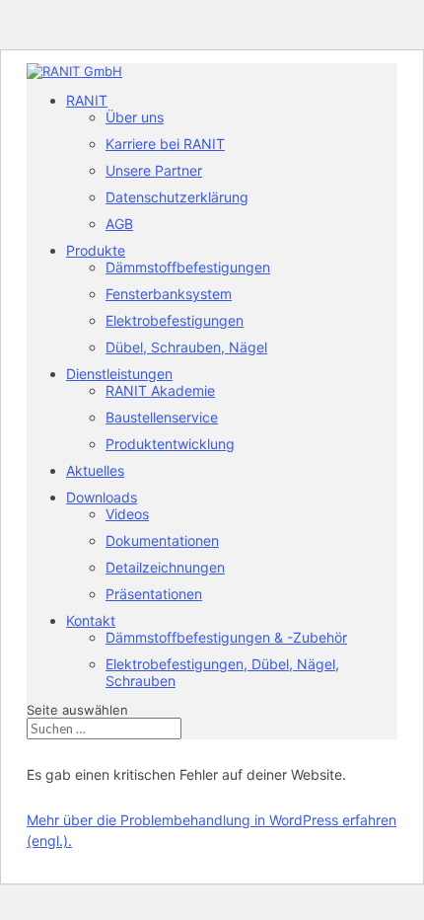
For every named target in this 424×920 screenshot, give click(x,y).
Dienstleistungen (119, 373)
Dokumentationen (162, 540)
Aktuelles (95, 470)
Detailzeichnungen (165, 567)
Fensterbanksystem (169, 293)
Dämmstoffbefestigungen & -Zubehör (226, 637)
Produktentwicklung (170, 443)
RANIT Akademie (160, 390)
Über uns (135, 117)
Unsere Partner (154, 170)
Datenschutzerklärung (177, 197)
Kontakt (90, 620)
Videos (127, 513)
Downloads (101, 497)
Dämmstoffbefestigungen (188, 267)
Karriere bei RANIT (165, 143)
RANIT (86, 100)
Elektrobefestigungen (175, 320)
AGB (119, 223)
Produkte (95, 250)
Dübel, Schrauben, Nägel (186, 347)
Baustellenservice (162, 417)
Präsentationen (154, 593)
